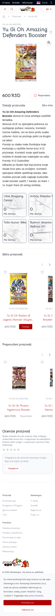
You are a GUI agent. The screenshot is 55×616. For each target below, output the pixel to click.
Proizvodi (16, 16)
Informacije (27, 2)
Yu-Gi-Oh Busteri (11, 24)
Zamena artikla (9, 546)
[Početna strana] (3, 16)
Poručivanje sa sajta (11, 537)
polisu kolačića (36, 595)
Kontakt (16, 2)
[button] (48, 42)
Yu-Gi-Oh (32, 16)
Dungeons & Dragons (12, 505)
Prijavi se (35, 514)
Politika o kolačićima (12, 532)
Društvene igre (9, 500)
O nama (6, 2)
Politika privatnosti (11, 528)
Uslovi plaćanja (9, 542)
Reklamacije (8, 551)
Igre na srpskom (9, 510)
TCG (4, 514)
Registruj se (36, 510)
